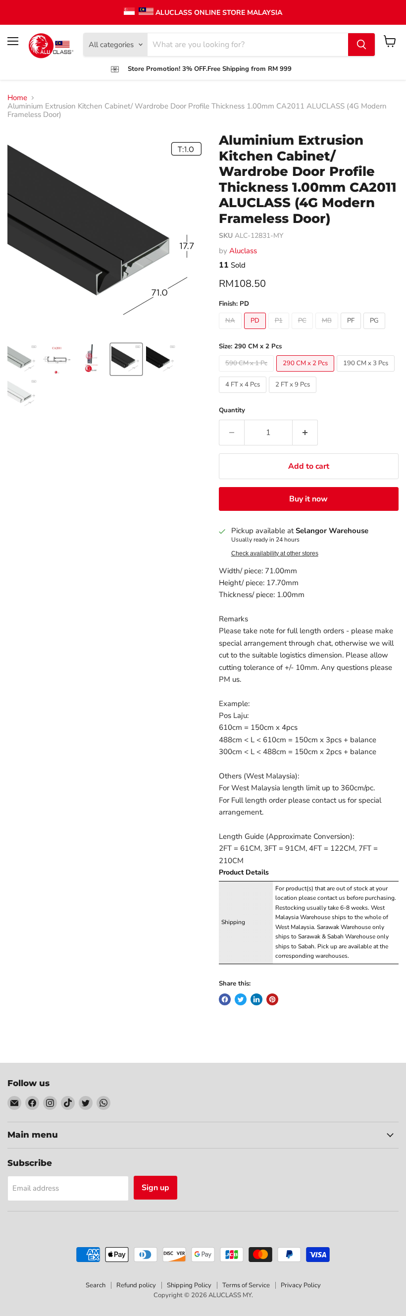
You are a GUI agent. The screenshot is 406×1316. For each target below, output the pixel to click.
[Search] (361, 44)
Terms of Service (246, 1285)
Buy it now (308, 499)
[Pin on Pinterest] (272, 999)
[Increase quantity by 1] (305, 432)
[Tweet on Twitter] (241, 999)
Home (17, 98)
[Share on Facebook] (225, 999)
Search (95, 1285)
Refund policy (136, 1285)
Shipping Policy (189, 1285)
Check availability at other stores (274, 553)
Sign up (155, 1187)
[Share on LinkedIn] (256, 999)
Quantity (232, 410)
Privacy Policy (301, 1285)
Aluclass (243, 251)
